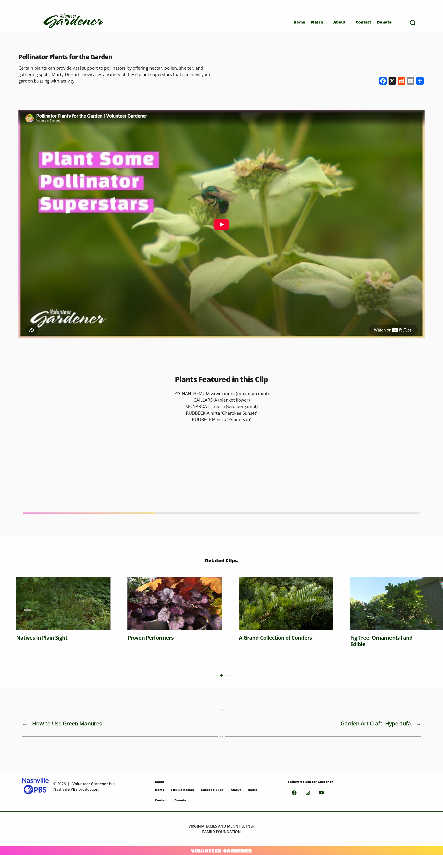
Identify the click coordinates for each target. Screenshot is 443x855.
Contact (363, 22)
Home (299, 22)
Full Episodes (182, 790)
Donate (384, 22)
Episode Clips (212, 790)
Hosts (252, 790)
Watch (317, 22)
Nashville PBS (65, 789)
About (339, 22)
